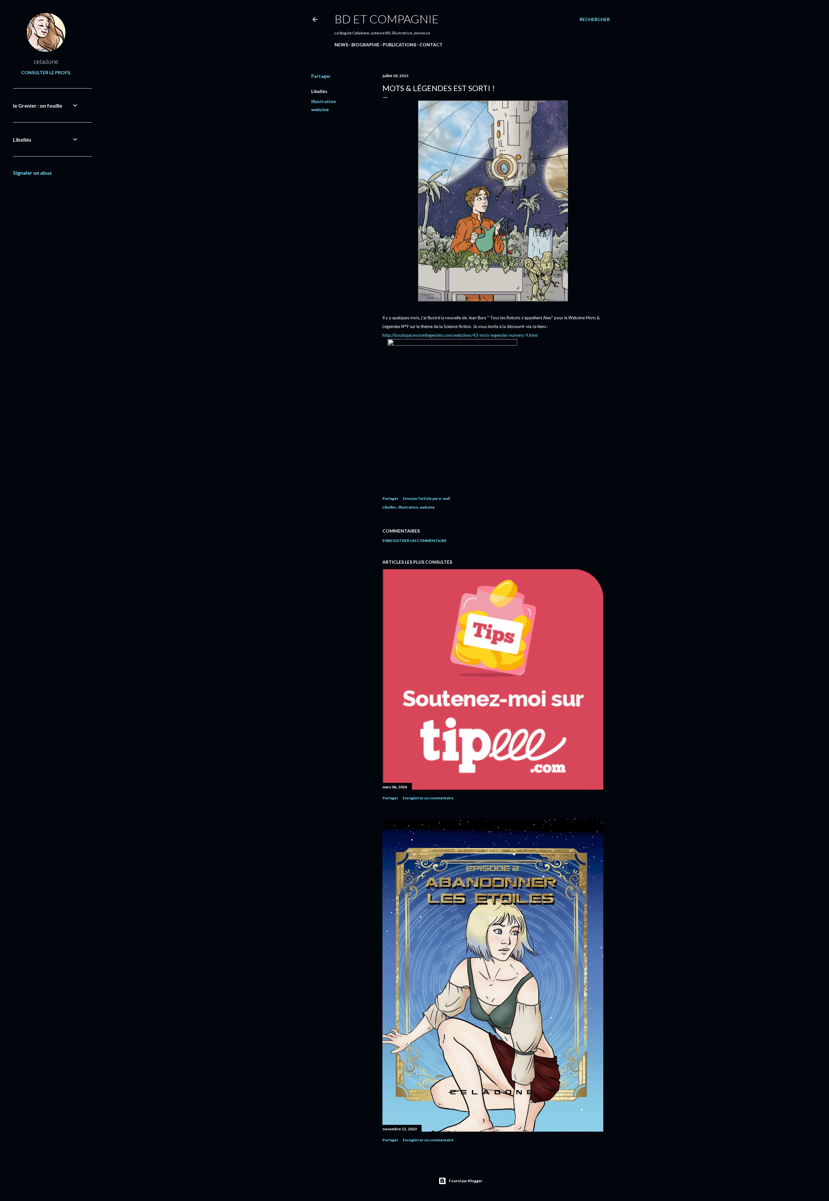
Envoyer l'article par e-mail (426, 498)
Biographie (365, 44)
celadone (46, 61)
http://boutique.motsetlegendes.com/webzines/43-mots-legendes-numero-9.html (460, 335)
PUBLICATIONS (399, 44)
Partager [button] (321, 76)
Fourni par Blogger (466, 1180)
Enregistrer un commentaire (414, 540)
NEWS (341, 44)
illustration (323, 101)
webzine (320, 109)
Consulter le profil (46, 72)
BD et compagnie (387, 19)
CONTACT (431, 44)
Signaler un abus (32, 173)
